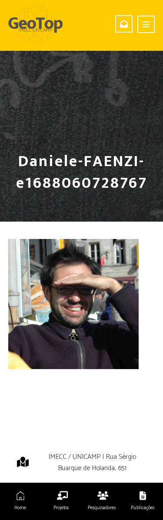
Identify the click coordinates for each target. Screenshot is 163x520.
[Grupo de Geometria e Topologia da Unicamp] (35, 24)
